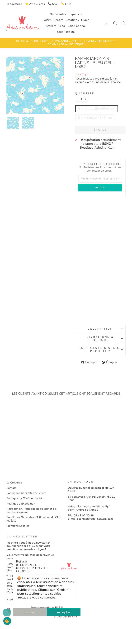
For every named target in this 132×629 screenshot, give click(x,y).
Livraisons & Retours (100, 338)
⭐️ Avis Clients (35, 4)
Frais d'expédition (106, 78)
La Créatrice (14, 4)
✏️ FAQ (66, 4)
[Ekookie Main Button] (7, 621)
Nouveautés (58, 14)
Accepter (64, 612)
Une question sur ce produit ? (100, 349)
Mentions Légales (17, 526)
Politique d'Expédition (20, 503)
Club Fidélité (66, 32)
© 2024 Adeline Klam (66, 616)
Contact (11, 488)
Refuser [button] (22, 561)
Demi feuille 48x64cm (95, 117)
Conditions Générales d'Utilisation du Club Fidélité (33, 518)
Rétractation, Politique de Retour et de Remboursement (31, 510)
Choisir (29, 612)
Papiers (74, 14)
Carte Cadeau (77, 26)
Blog (62, 26)
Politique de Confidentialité (24, 498)
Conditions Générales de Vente (26, 493)
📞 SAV (53, 4)
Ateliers (51, 26)
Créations (72, 20)
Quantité (84, 93)
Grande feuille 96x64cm (96, 108)
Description (100, 329)
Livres (85, 20)
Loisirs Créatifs (53, 20)
